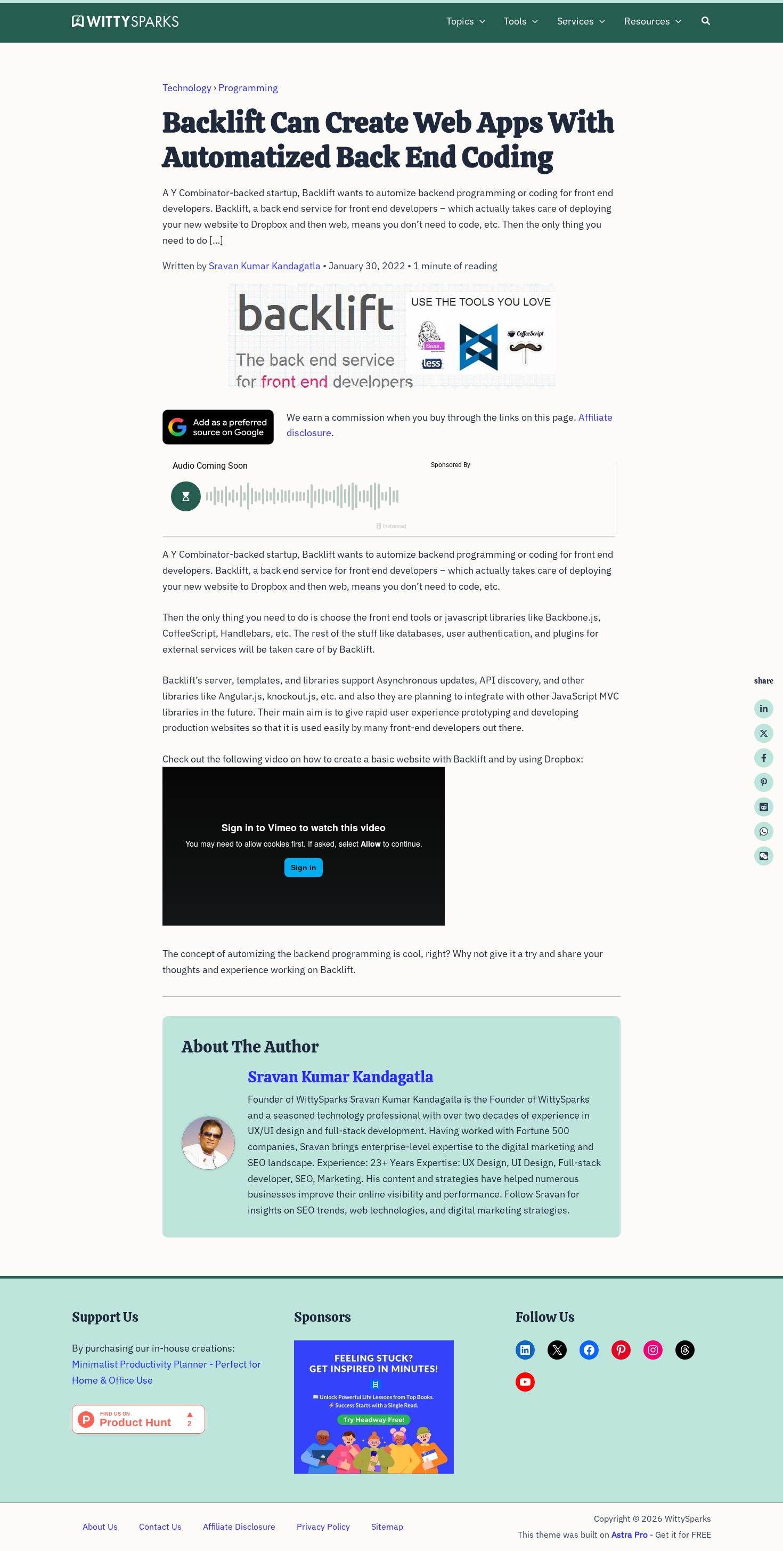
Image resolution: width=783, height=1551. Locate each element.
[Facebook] (763, 757)
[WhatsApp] (763, 831)
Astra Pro (629, 1534)
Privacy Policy (323, 1526)
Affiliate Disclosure (239, 1526)
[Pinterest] (763, 782)
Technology (186, 88)
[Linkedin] (763, 708)
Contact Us (160, 1526)
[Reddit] (763, 806)
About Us (100, 1526)
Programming (248, 88)
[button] (479, 21)
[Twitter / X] (763, 733)
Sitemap (387, 1526)
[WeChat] (763, 855)
